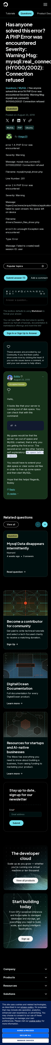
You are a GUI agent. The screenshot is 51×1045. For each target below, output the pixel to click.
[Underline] (13, 291)
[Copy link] (30, 120)
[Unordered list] (37, 291)
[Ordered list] (40, 291)
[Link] (19, 291)
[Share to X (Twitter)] (7, 120)
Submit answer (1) (15, 277)
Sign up (25, 938)
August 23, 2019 (22, 379)
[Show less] (43, 377)
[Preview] (41, 294)
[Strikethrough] (16, 291)
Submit (16, 823)
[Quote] (43, 291)
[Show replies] (18, 494)
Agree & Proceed (25, 1030)
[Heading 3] (34, 291)
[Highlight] (25, 291)
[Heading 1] (28, 291)
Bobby (17, 376)
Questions (26, 13)
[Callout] (7, 294)
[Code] (13, 294)
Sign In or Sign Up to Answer (22, 333)
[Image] (22, 291)
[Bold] (7, 291)
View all (11, 524)
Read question (15, 571)
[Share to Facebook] (13, 120)
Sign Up (11, 644)
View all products (25, 880)
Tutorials (10, 13)
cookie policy (35, 1021)
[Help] (44, 294)
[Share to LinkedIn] (18, 120)
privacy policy (27, 1007)
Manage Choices (25, 1040)
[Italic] (10, 291)
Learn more (13, 703)
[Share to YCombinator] (24, 120)
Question (12, 108)
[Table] (10, 294)
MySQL (22, 88)
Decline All (25, 1035)
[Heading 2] (31, 291)
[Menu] (45, 4)
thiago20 (22, 136)
